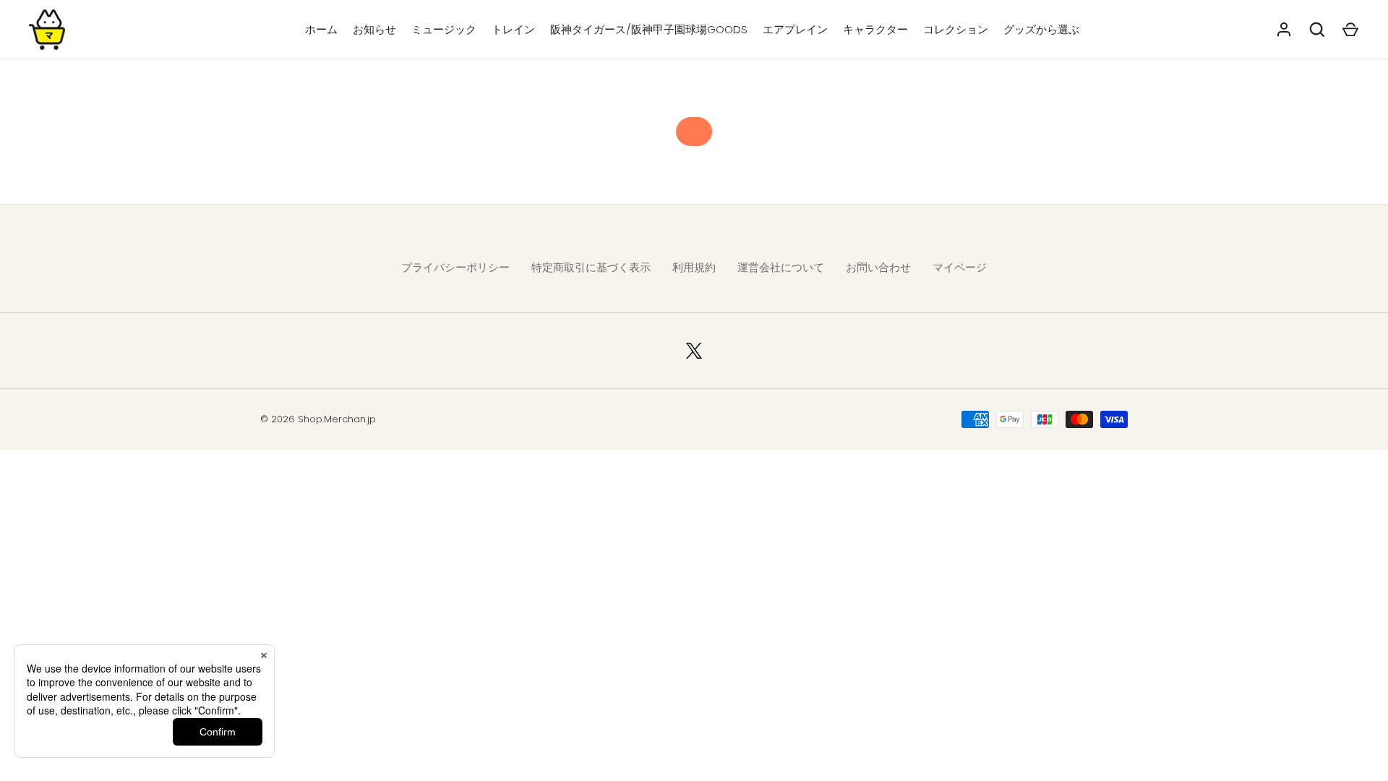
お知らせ (374, 29)
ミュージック (443, 29)
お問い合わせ (878, 267)
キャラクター (875, 29)
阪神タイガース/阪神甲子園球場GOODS (648, 29)
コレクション (955, 29)
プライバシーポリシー (455, 267)
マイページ (960, 267)
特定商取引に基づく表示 (591, 267)
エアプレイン (795, 29)
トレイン (513, 29)
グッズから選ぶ (1041, 29)
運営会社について (780, 267)
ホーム (321, 29)
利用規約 (694, 267)
